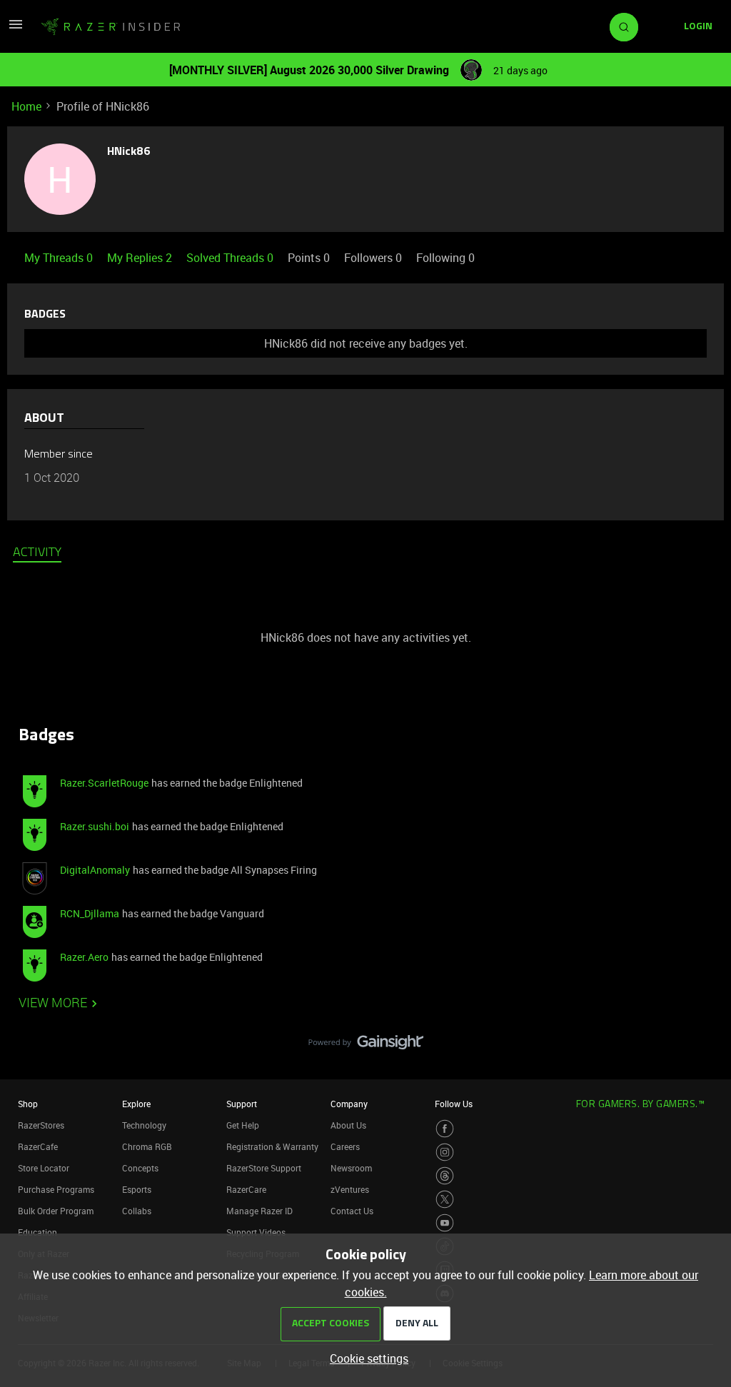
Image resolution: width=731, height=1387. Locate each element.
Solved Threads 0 (231, 258)
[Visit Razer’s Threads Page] (445, 1176)
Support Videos (256, 1232)
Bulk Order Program (56, 1210)
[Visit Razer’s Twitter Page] (445, 1199)
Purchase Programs (56, 1189)
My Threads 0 (60, 258)
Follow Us (454, 1103)
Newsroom (351, 1168)
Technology (144, 1125)
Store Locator (43, 1168)
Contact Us (352, 1210)
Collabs (136, 1210)
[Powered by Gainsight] (365, 1045)
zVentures (350, 1189)
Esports (136, 1189)
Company (349, 1103)
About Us (348, 1125)
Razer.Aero (84, 957)
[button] (15, 28)
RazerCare (246, 1189)
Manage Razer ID (259, 1210)
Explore (136, 1103)
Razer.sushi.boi (94, 826)
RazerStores (41, 1125)
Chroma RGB (147, 1146)
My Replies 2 (141, 258)
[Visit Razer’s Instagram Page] (445, 1152)
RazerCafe (38, 1146)
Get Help (242, 1125)
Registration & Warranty (272, 1146)
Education (37, 1232)
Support (241, 1103)
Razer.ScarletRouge (104, 783)
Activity (37, 553)
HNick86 (129, 152)
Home (26, 106)
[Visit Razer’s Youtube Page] (445, 1223)
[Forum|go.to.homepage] (111, 27)
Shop (28, 1103)
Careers (345, 1146)
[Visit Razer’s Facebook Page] (445, 1129)
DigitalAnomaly (95, 870)
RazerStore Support (263, 1168)
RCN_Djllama (89, 913)
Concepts (140, 1168)
